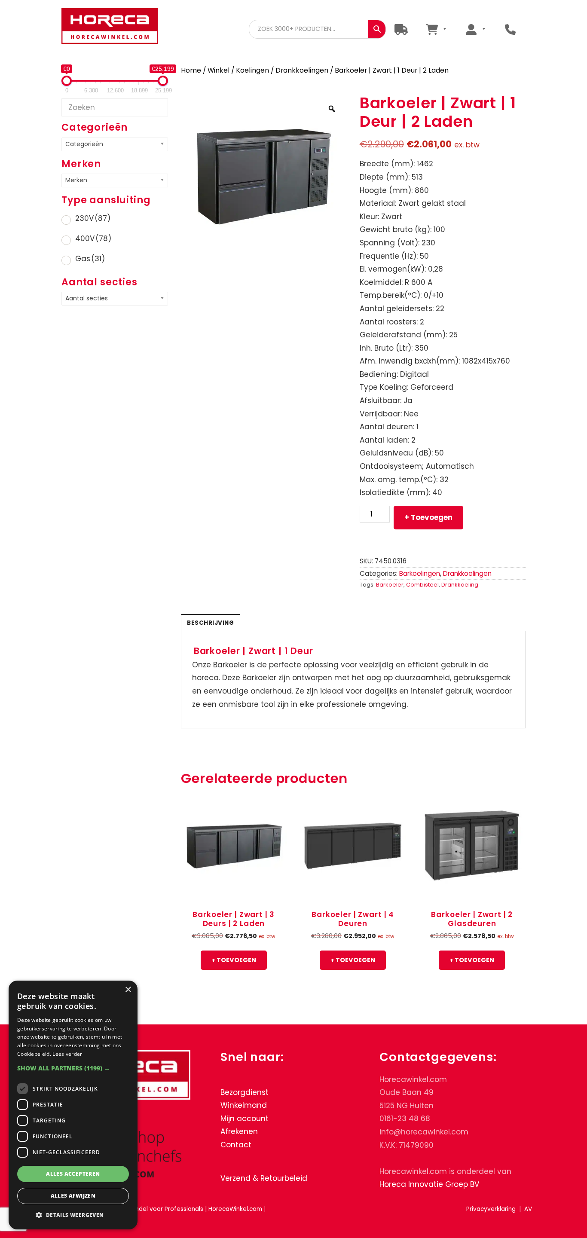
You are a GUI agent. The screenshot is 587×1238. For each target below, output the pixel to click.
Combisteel (422, 585)
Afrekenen (239, 1132)
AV (528, 1209)
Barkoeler (390, 585)
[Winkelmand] (436, 29)
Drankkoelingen (301, 70)
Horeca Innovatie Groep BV (429, 1185)
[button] (73, 1068)
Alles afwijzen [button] (73, 1195)
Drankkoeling (459, 585)
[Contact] (510, 29)
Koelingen (252, 70)
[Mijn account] (475, 29)
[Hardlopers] (401, 29)
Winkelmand (243, 1105)
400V (93, 238)
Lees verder (67, 1054)
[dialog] (73, 1105)
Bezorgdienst (244, 1092)
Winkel (218, 70)
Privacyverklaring (491, 1209)
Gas (90, 259)
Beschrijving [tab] (210, 623)
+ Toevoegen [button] (233, 960)
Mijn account (244, 1118)
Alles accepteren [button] (73, 1173)
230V (92, 218)
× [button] (128, 990)
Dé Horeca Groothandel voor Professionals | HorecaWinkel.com (109, 27)
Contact (235, 1145)
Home (191, 70)
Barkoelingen (419, 573)
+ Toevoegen (428, 517)
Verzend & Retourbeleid (263, 1178)
